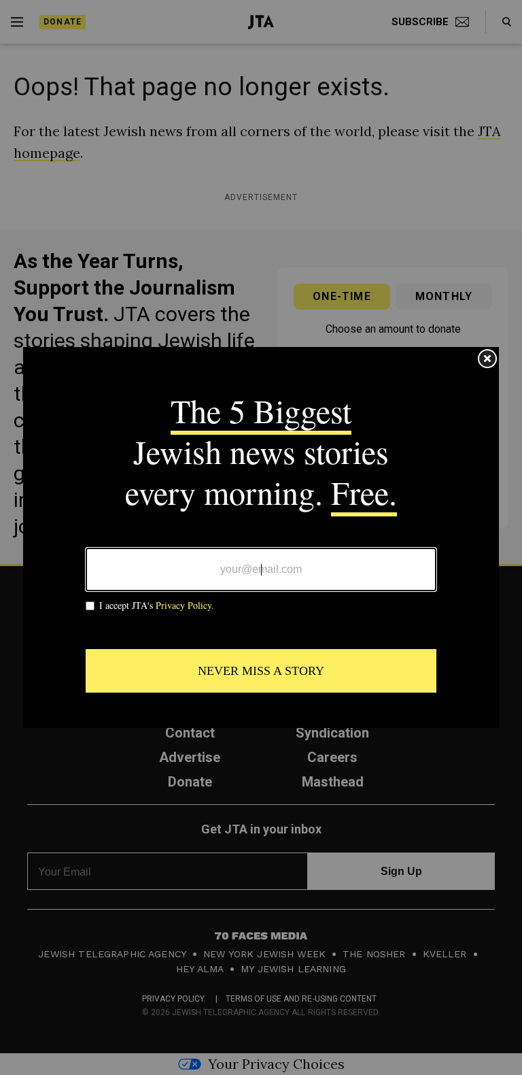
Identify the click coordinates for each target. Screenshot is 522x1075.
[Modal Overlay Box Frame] (261, 537)
